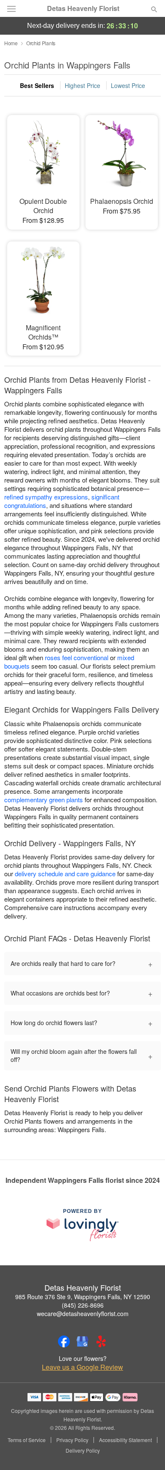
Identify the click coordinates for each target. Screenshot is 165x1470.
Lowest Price (128, 85)
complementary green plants (43, 799)
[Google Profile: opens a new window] (82, 1341)
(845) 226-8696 (83, 1305)
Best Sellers (37, 85)
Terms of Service (27, 1440)
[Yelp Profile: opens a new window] (101, 1341)
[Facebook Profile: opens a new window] (64, 1341)
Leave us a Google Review (82, 1367)
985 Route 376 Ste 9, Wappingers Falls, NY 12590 (82, 1296)
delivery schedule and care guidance (65, 873)
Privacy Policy (72, 1440)
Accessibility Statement (125, 1440)
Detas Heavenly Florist (83, 8)
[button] (147, 1451)
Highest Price (82, 85)
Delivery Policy (83, 1450)
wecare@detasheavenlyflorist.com (83, 1313)
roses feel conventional (76, 657)
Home (11, 43)
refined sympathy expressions (46, 496)
